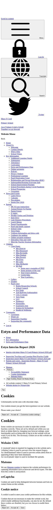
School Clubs (16, 229)
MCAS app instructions (20, 207)
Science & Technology (25, 308)
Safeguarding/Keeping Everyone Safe (25, 182)
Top (3, 390)
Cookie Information (18, 374)
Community (10, 312)
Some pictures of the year (30, 270)
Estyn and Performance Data (22, 167)
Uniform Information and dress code (25, 233)
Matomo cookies (13, 467)
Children (9, 244)
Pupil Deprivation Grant (20, 178)
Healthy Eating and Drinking (22, 215)
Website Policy (16, 376)
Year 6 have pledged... (29, 273)
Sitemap (9, 367)
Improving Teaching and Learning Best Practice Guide (27, 356)
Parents (9, 204)
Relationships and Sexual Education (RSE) (27, 180)
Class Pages (15, 246)
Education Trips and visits (21, 240)
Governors (15, 191)
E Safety (14, 213)
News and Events (13, 193)
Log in (8, 326)
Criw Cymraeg (21, 295)
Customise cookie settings (30, 414)
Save (22, 508)
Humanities (20, 304)
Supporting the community (21, 321)
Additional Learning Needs (21, 158)
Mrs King (19, 259)
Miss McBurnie (22, 264)
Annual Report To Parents (21, 209)
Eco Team (20, 290)
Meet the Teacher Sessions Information (26, 242)
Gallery (14, 279)
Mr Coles (19, 262)
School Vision (16, 154)
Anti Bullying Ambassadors (26, 292)
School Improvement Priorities (23, 185)
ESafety (14, 281)
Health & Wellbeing (23, 310)
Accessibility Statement (20, 372)
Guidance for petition (19, 235)
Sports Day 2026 (17, 202)
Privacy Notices (17, 174)
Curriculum (15, 165)
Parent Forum (16, 211)
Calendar (14, 198)
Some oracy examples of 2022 (32, 268)
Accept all (14, 414)
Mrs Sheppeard (22, 251)
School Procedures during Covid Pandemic (27, 187)
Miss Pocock (21, 257)
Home (8, 143)
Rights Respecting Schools (26, 286)
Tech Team (20, 297)
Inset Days (15, 218)
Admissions (15, 160)
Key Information (12, 156)
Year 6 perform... (27, 277)
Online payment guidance (21, 237)
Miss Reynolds (21, 253)
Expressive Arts (22, 306)
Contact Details (17, 149)
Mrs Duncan (21, 248)
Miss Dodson (21, 255)
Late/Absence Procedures (21, 220)
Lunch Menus (16, 222)
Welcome (14, 147)
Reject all (5, 414)
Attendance (15, 163)
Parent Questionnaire (19, 224)
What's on (15, 317)
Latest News (16, 196)
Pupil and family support (20, 226)
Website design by (18, 385)
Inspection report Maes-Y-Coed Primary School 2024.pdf (28, 359)
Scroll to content (7, 19)
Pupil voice (15, 284)
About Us (10, 145)
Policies (14, 171)
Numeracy (20, 301)
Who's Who (15, 152)
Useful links (25, 275)
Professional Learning (19, 176)
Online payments (17, 169)
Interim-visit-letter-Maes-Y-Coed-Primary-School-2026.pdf (29, 352)
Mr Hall (19, 266)
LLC (18, 299)
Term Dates (15, 231)
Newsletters (15, 200)
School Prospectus (18, 189)
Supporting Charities (19, 319)
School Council (22, 288)
